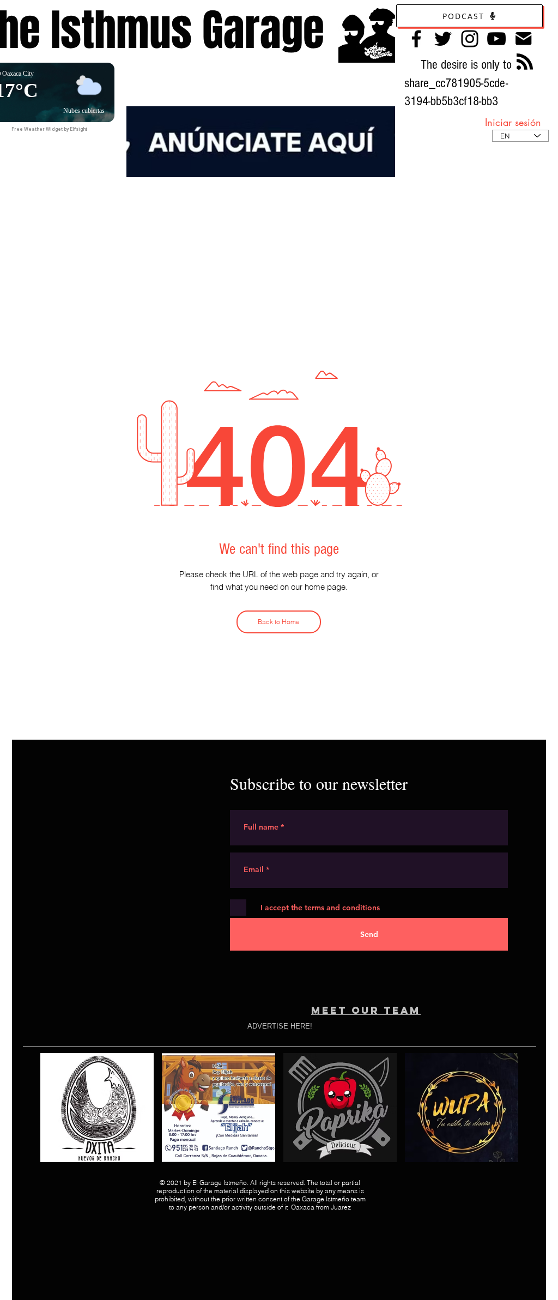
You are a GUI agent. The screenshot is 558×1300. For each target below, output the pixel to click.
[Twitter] (443, 38)
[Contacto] (523, 38)
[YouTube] (496, 38)
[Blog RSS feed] (525, 62)
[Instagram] (469, 38)
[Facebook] (416, 38)
